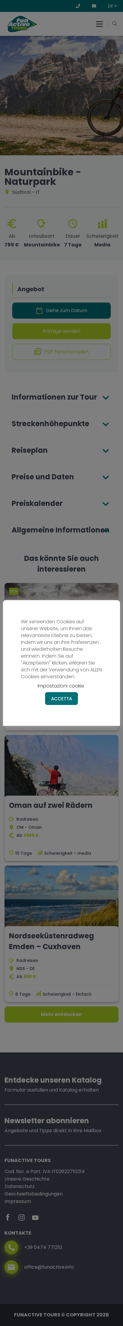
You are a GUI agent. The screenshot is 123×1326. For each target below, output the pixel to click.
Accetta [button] (61, 699)
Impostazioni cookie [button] (61, 685)
